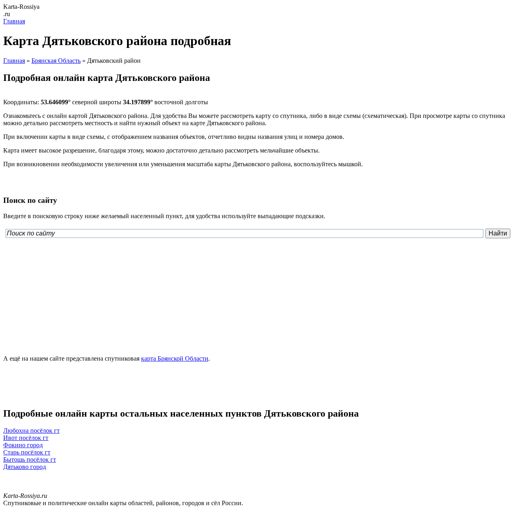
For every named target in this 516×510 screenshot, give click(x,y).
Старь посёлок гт (26, 452)
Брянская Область (56, 60)
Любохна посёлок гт (31, 430)
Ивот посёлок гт (25, 437)
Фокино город (23, 445)
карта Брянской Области (174, 358)
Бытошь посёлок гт (29, 459)
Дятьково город (24, 466)
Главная (14, 21)
